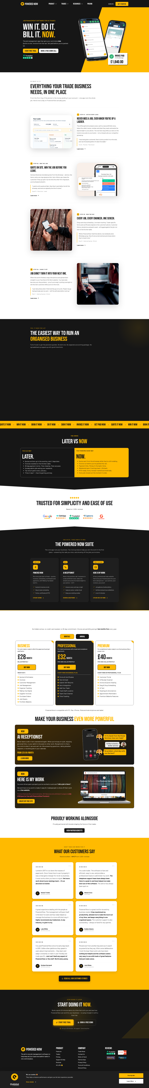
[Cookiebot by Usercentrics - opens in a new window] (14, 1084)
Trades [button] (63, 4)
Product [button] (51, 4)
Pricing (89, 4)
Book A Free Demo (86, 1022)
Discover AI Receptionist (69, 598)
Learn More (130, 1081)
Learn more (80, 149)
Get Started (122, 4)
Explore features (37, 598)
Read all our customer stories (75, 978)
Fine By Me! (131, 1075)
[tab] (67, 636)
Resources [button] (76, 4)
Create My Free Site (26, 801)
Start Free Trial (30, 51)
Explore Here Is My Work (99, 598)
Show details (30, 1082)
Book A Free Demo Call (49, 51)
